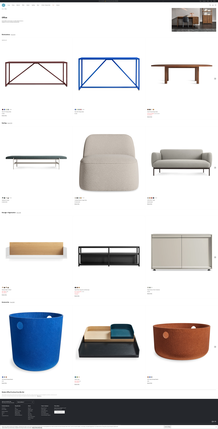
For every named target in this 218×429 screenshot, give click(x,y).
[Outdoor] (28, 5)
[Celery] (6, 109)
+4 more (10, 109)
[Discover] (58, 5)
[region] (109, 427)
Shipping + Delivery (5, 411)
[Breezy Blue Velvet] (79, 198)
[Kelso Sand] (75, 198)
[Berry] (81, 109)
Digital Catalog (17, 412)
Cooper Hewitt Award (31, 416)
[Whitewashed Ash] (151, 109)
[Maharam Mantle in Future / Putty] (6, 198)
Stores (29, 412)
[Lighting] (33, 5)
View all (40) (12, 302)
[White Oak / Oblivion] (8, 287)
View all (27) (13, 34)
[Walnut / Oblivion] (4, 287)
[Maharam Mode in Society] (153, 198)
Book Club (29, 413)
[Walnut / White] (6, 287)
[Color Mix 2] (75, 377)
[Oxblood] (2, 109)
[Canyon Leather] (150, 198)
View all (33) (19, 212)
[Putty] (148, 287)
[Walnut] (148, 109)
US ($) (214, 1)
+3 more (83, 109)
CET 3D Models (43, 412)
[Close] (216, 427)
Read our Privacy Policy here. (37, 427)
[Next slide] (215, 79)
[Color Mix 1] (77, 377)
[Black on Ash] (150, 109)
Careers (29, 419)
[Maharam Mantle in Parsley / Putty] (2, 198)
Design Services (17, 413)
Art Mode (16, 409)
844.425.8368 (4, 409)
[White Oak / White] (2, 287)
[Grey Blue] (8, 109)
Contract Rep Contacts (44, 413)
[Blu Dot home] (3, 5)
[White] (151, 287)
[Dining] (13, 5)
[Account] (213, 5)
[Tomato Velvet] (151, 198)
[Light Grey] (4, 377)
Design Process (30, 409)
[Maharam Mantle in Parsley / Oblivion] (4, 198)
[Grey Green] (150, 287)
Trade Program (43, 409)
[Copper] (6, 377)
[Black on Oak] (75, 287)
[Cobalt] (4, 109)
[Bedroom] (18, 5)
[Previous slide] (3, 79)
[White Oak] (153, 109)
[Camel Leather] (81, 198)
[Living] (8, 5)
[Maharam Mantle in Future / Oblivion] (8, 198)
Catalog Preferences (5, 415)
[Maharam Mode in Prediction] (148, 198)
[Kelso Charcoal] (77, 198)
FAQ (2, 414)
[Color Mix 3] (79, 377)
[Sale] (53, 5)
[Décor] (38, 5)
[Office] (23, 5)
